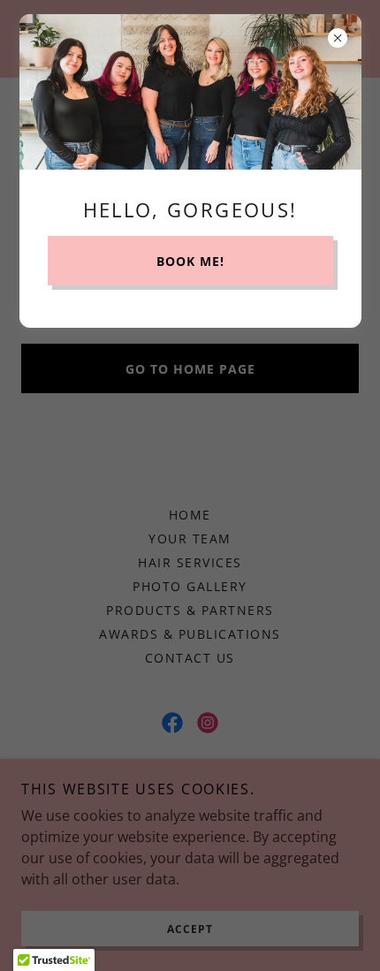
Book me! (190, 261)
